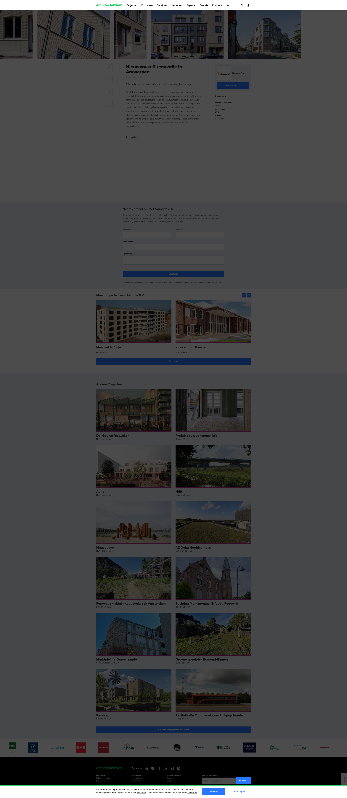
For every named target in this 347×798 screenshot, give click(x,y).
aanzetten (192, 792)
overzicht (141, 792)
